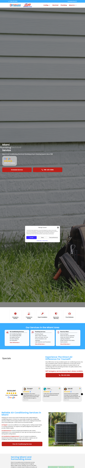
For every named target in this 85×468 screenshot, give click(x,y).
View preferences (53, 237)
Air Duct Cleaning (14, 338)
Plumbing (64, 5)
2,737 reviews (13, 395)
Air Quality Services (15, 337)
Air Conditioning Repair (15, 334)
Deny (42, 237)
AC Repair (4, 425)
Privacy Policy (45, 240)
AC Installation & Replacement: (10, 436)
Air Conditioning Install (15, 335)
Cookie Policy (39, 240)
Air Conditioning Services (17, 331)
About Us (72, 5)
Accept (31, 237)
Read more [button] (46, 400)
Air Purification (13, 340)
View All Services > (15, 342)
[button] (58, 227)
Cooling (45, 5)
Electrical (55, 5)
